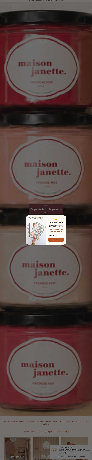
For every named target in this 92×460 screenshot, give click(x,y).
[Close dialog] (64, 217)
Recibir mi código (56, 239)
